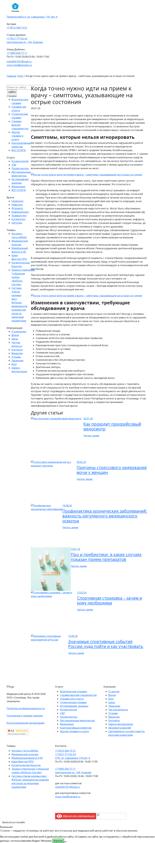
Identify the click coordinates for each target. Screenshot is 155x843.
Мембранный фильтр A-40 (27, 758)
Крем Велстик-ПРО (23, 761)
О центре (113, 691)
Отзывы (16, 357)
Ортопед (17, 222)
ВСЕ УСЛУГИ (19, 150)
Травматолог (19, 215)
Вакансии (17, 353)
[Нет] (65, 841)
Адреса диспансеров (120, 724)
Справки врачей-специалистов (20, 125)
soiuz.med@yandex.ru (67, 796)
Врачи (15, 335)
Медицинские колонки (25, 754)
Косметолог (19, 219)
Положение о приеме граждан (25, 715)
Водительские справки (73, 691)
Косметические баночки (26, 765)
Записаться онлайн (13, 822)
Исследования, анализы (74, 706)
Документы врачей (119, 727)
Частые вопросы (118, 709)
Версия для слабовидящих (78, 816)
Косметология (20, 161)
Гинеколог (18, 201)
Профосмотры (20, 168)
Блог (14, 364)
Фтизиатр (17, 208)
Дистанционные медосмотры (77, 720)
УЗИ (14, 164)
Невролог (17, 204)
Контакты (17, 349)
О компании (19, 331)
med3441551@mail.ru (67, 787)
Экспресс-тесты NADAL (25, 750)
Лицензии (17, 360)
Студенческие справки (73, 702)
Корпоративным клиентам (76, 727)
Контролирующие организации (25, 723)
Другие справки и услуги (17, 136)
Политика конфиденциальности (26, 708)
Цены (15, 338)
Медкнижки (18, 186)
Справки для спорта (72, 698)
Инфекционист (20, 212)
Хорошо (58, 840)
